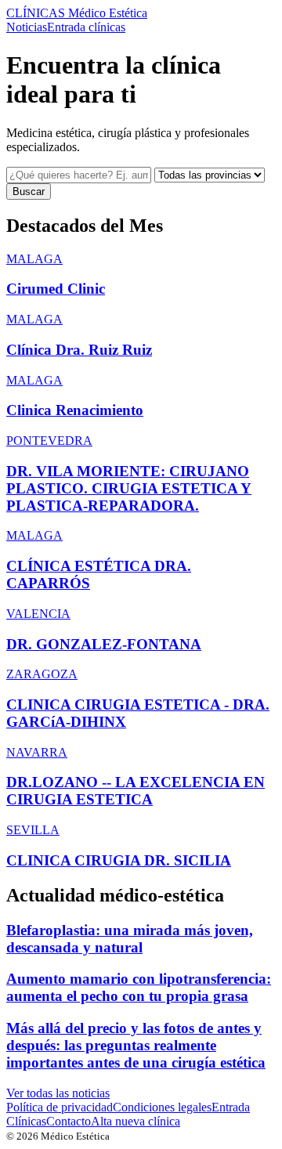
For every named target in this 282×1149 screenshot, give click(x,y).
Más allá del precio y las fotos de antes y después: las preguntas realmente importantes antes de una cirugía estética (136, 1045)
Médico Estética (76, 13)
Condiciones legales (162, 1107)
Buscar (29, 191)
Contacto (68, 1121)
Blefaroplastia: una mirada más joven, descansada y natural (129, 939)
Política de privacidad (59, 1107)
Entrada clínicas (86, 27)
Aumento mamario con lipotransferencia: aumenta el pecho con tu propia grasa (138, 987)
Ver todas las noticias (58, 1093)
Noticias (26, 27)
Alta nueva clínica (135, 1121)
